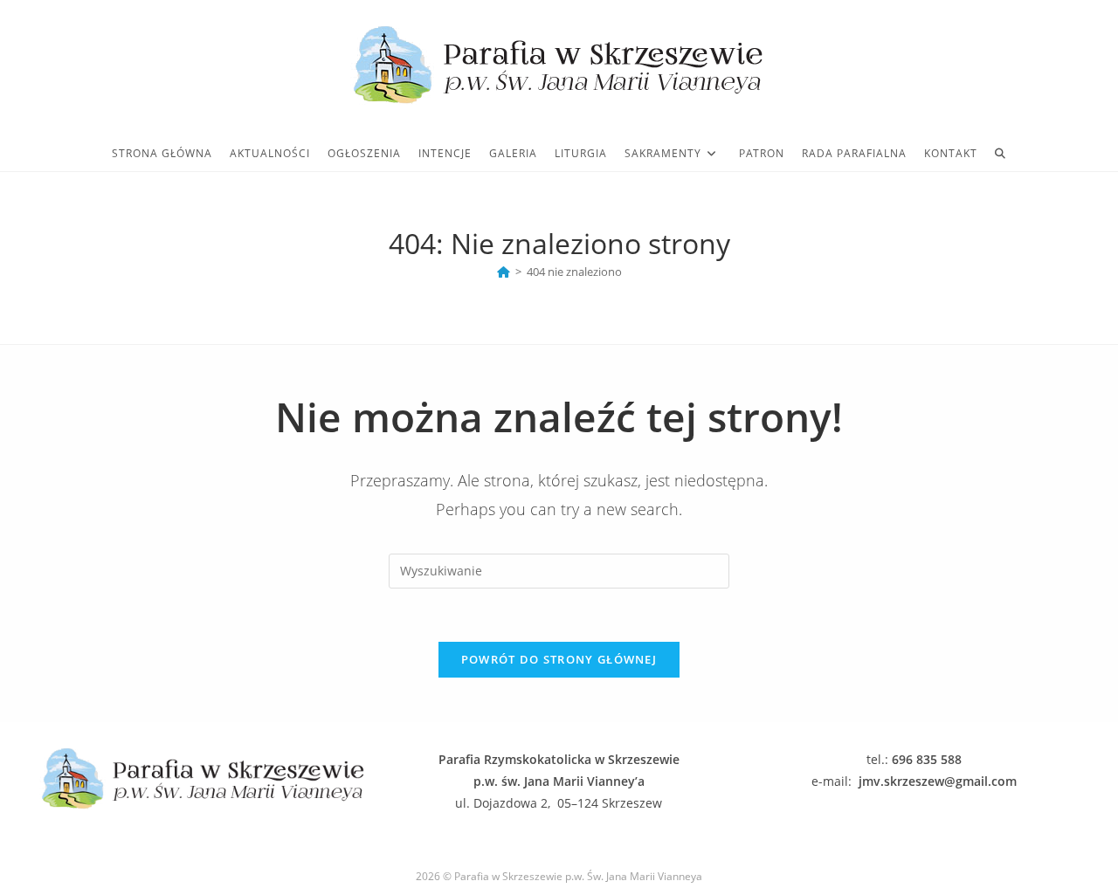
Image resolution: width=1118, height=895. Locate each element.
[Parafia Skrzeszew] (503, 271)
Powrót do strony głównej (559, 659)
